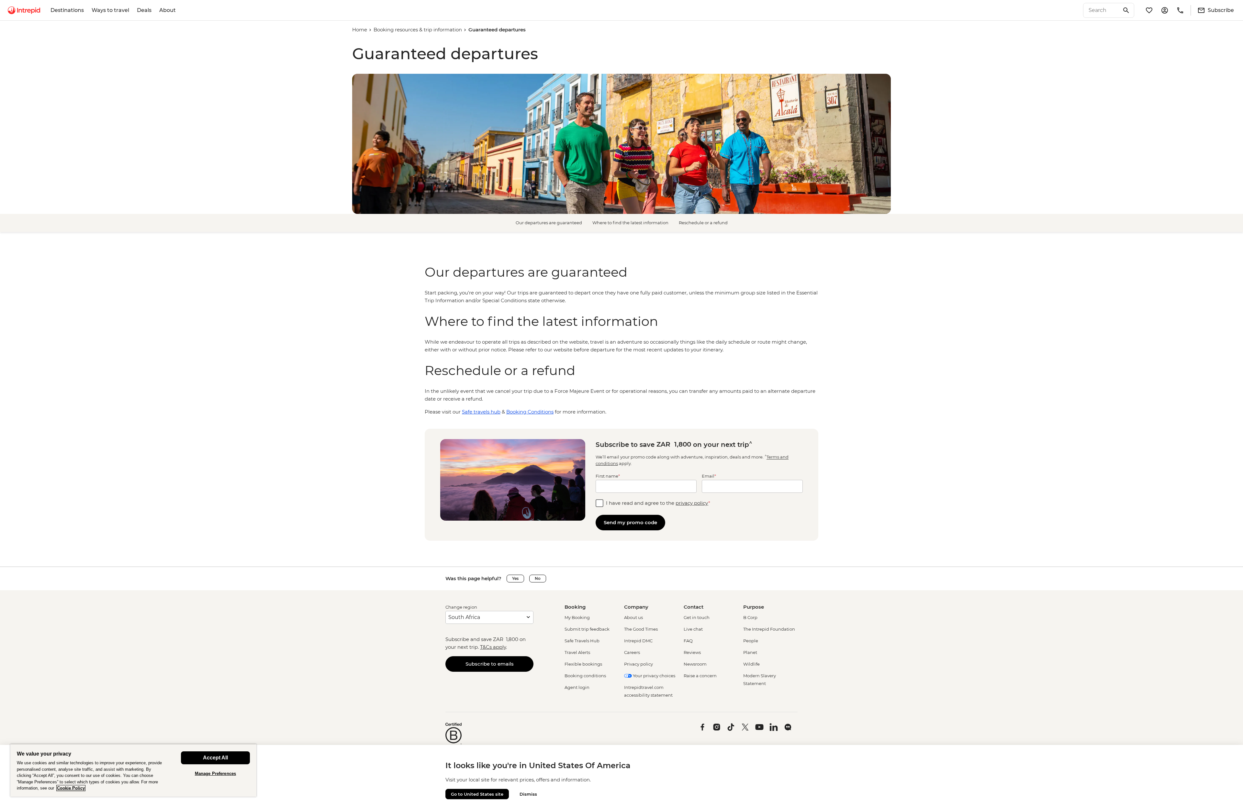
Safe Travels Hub (582, 640)
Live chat (693, 629)
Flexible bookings (583, 664)
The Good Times (641, 629)
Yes (515, 578)
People (750, 640)
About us (633, 617)
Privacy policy (638, 664)
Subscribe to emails (489, 664)
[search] (1101, 10)
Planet (750, 652)
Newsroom (695, 664)
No (538, 578)
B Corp (750, 617)
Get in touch (697, 617)
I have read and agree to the (658, 503)
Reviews (692, 652)
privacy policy (692, 503)
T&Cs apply (493, 647)
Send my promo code (630, 522)
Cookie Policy (71, 788)
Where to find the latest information (630, 222)
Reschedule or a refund (703, 222)
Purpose (753, 607)
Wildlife (751, 664)
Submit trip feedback (587, 629)
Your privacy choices (653, 675)
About (167, 10)
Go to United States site (477, 794)
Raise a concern (700, 675)
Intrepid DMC (638, 640)
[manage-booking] (1164, 10)
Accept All (215, 757)
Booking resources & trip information (418, 30)
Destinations (67, 10)
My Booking (577, 617)
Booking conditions (585, 675)
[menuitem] (24, 10)
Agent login (577, 687)
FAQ (688, 640)
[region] (621, 296)
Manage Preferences (215, 773)
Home (359, 30)
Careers (632, 652)
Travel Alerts (577, 652)
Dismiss (528, 794)
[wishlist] (1149, 10)
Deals (144, 10)
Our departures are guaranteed (549, 222)
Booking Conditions (530, 412)
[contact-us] (1180, 10)
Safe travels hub (481, 412)
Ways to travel (110, 10)
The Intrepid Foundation (769, 629)
